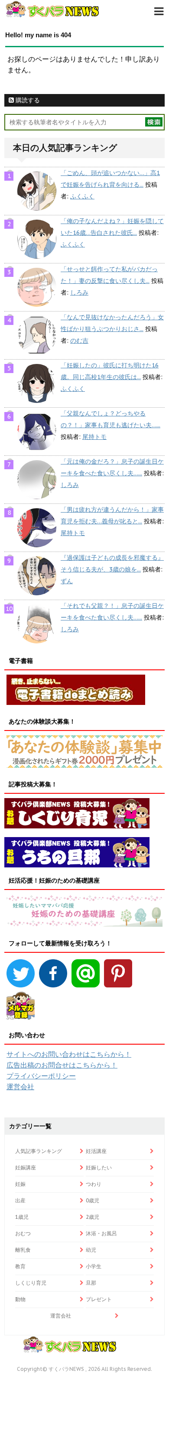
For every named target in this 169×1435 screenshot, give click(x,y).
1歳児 (22, 1217)
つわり (93, 1184)
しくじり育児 (30, 1282)
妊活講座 (96, 1151)
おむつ (23, 1233)
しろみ (79, 292)
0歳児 (92, 1200)
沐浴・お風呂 (101, 1233)
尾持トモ (94, 437)
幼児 (91, 1250)
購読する (27, 100)
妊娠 (20, 1184)
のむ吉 (79, 340)
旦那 (91, 1282)
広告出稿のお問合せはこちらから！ (61, 1065)
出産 (20, 1200)
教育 (20, 1266)
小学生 (93, 1266)
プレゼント (99, 1299)
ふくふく (82, 196)
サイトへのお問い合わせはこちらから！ (68, 1054)
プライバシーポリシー (41, 1075)
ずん (67, 581)
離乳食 (23, 1250)
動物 (20, 1299)
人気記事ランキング (38, 1151)
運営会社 (20, 1086)
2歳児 (92, 1217)
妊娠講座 (25, 1167)
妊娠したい (99, 1167)
